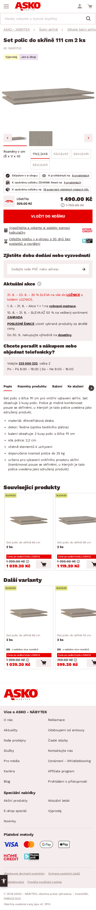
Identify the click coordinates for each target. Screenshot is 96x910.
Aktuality (10, 730)
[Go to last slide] (7, 138)
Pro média (12, 761)
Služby (9, 750)
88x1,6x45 (40, 165)
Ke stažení (75, 386)
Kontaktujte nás (60, 750)
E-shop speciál (15, 811)
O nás (8, 720)
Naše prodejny (15, 740)
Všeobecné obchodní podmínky (24, 873)
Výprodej (55, 811)
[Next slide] (88, 138)
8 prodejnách (80, 175)
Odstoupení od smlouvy (66, 730)
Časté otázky (58, 740)
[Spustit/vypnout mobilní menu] (6, 6)
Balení (57, 386)
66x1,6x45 (81, 154)
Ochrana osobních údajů (64, 873)
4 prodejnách (72, 182)
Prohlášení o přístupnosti (67, 781)
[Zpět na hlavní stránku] (28, 6)
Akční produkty (15, 800)
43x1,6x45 (60, 154)
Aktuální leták (59, 800)
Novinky (10, 821)
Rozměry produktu (32, 386)
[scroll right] (91, 388)
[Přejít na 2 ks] (29, 520)
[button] (15, 138)
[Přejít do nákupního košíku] (90, 6)
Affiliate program (61, 771)
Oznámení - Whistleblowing (69, 761)
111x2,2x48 (40, 154)
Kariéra (9, 771)
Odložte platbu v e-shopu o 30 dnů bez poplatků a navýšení (39, 241)
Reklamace (56, 720)
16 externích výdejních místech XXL (66, 189)
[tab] (7, 387)
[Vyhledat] (90, 19)
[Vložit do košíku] (43, 564)
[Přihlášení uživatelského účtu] (80, 6)
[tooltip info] (39, 284)
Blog (7, 781)
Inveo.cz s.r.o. (12, 898)
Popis (7, 386)
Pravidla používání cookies (44, 882)
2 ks (23, 545)
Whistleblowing (14, 882)
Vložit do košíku (48, 216)
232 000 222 (28, 363)
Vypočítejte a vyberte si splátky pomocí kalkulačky (39, 230)
